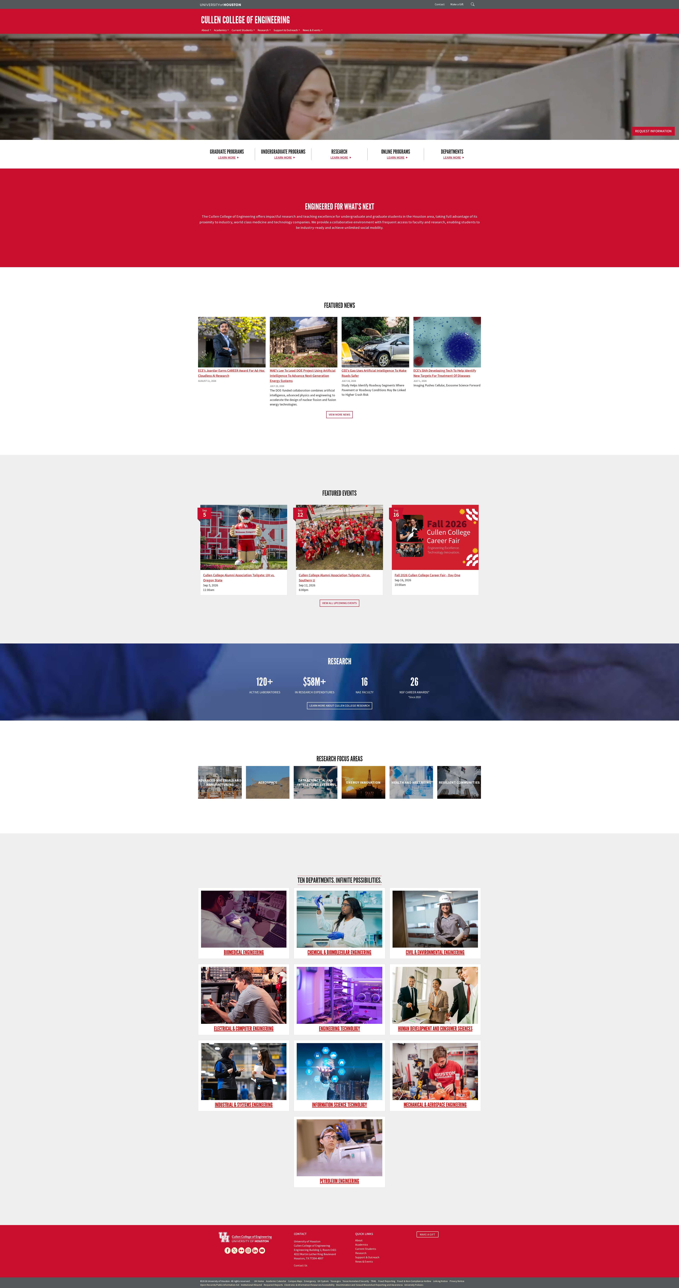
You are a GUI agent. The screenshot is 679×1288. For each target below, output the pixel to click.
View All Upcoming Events (339, 603)
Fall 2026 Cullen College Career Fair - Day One (427, 575)
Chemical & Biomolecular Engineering (339, 952)
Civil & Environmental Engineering (435, 952)
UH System (323, 1281)
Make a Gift (457, 4)
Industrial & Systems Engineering (244, 1104)
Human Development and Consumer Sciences (435, 1028)
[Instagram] (248, 1250)
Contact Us (300, 1265)
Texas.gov (335, 1281)
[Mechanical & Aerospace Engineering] (435, 1071)
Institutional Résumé (251, 1284)
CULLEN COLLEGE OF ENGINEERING (245, 20)
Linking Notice (440, 1281)
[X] (234, 1250)
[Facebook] (228, 1250)
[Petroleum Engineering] (339, 1147)
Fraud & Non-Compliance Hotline (414, 1281)
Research (263, 30)
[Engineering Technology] (339, 995)
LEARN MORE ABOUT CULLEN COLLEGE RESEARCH (339, 706)
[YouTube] (262, 1250)
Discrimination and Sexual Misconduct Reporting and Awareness (369, 1284)
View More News (339, 415)
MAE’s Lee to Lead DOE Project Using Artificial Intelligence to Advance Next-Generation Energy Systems (302, 375)
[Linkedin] (255, 1250)
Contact (440, 4)
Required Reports (273, 1284)
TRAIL (373, 1281)
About (205, 30)
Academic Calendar (276, 1281)
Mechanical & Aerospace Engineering (435, 1104)
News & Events (311, 30)
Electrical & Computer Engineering (244, 1028)
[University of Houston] (220, 4)
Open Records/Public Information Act (219, 1284)
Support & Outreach (286, 30)
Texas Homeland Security (356, 1281)
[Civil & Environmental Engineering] (435, 919)
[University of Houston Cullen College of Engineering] (245, 1237)
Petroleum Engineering (339, 1181)
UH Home (259, 1281)
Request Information (653, 131)
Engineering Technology (339, 1028)
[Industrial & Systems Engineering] (243, 1071)
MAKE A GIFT (427, 1234)
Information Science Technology (339, 1104)
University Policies (413, 1284)
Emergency (310, 1281)
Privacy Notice (457, 1281)
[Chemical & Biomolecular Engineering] (339, 919)
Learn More (227, 157)
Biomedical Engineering (244, 952)
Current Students (242, 30)
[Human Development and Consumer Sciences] (435, 995)
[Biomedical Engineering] (243, 919)
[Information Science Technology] (339, 1071)
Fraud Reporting (386, 1281)
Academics (220, 30)
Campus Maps (295, 1281)
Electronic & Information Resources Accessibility (309, 1284)
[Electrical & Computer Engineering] (243, 995)
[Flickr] (241, 1250)
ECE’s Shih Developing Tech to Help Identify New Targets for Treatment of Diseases (444, 373)
